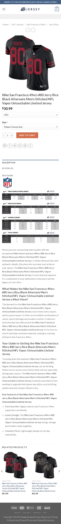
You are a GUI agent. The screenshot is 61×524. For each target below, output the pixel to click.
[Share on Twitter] (15, 145)
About (17, 513)
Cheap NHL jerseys (45, 520)
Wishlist (37, 513)
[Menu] (4, 9)
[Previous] (2, 476)
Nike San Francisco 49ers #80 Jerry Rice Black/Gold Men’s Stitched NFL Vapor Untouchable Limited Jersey (44, 487)
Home (5, 24)
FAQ (45, 513)
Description (8, 163)
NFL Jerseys (18, 24)
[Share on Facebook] (10, 145)
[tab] (30, 162)
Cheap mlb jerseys (42, 517)
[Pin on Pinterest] (25, 145)
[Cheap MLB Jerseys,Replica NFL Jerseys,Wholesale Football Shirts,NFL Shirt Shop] (30, 9)
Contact (27, 513)
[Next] (59, 476)
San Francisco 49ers (36, 24)
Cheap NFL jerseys (28, 520)
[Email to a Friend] (20, 145)
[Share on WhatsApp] (4, 145)
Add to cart (27, 135)
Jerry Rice (54, 24)
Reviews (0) (7, 168)
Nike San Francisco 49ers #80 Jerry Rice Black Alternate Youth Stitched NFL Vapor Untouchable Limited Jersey (14, 487)
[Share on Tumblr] (30, 145)
